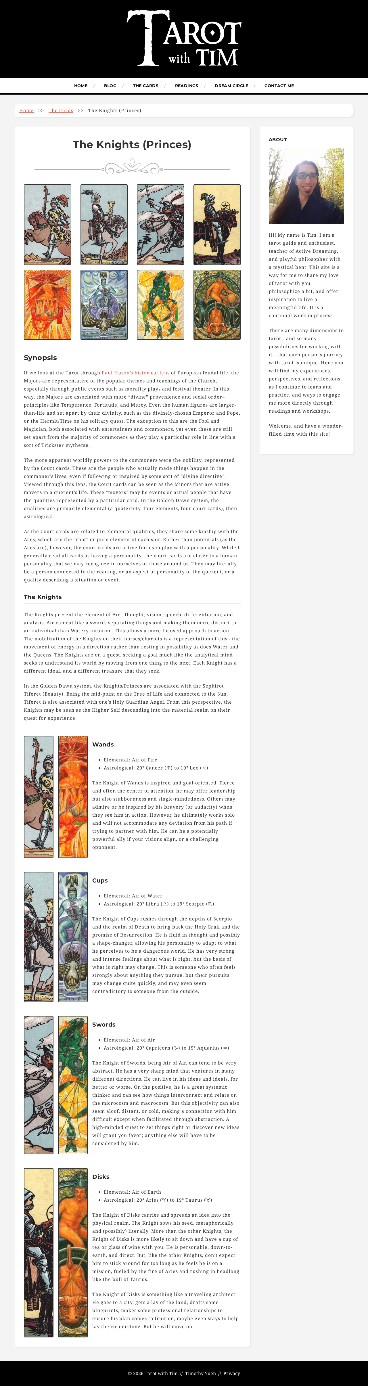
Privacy (231, 1373)
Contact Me (279, 85)
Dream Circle (231, 85)
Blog (110, 85)
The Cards (146, 85)
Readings (186, 85)
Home (81, 85)
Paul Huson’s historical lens (136, 373)
